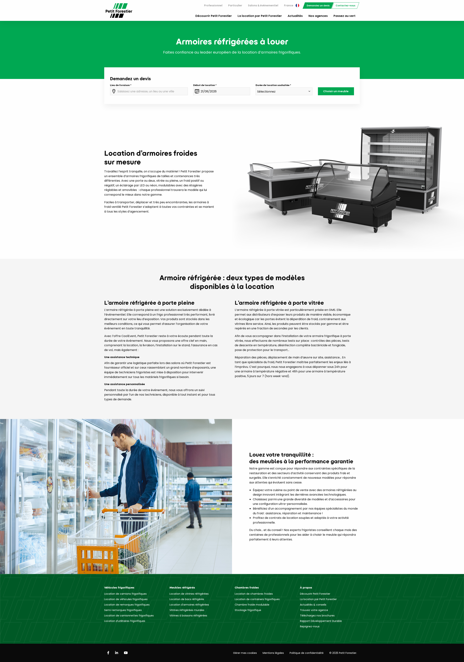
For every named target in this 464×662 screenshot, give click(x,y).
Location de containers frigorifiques (257, 599)
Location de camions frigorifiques (125, 594)
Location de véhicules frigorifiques (126, 599)
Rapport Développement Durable (321, 621)
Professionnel (213, 5)
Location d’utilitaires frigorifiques (124, 621)
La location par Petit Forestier (260, 16)
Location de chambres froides (254, 594)
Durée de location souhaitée (272, 85)
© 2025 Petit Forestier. (343, 653)
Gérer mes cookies (245, 653)
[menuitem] (213, 5)
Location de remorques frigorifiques (127, 604)
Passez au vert (344, 16)
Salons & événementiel (263, 5)
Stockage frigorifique (248, 610)
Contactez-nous (345, 5)
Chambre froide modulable (252, 604)
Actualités (295, 16)
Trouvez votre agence (314, 610)
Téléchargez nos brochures (317, 615)
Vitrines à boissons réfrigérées (188, 615)
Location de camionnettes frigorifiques (129, 615)
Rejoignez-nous (310, 626)
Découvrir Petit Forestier (213, 16)
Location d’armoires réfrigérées (189, 604)
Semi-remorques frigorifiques (123, 610)
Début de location (204, 85)
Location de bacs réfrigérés (186, 599)
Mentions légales (273, 653)
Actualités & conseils (313, 604)
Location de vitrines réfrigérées (189, 594)
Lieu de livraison (120, 85)
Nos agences (318, 16)
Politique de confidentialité (307, 653)
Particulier (235, 5)
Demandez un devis (318, 5)
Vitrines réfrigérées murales (186, 610)
